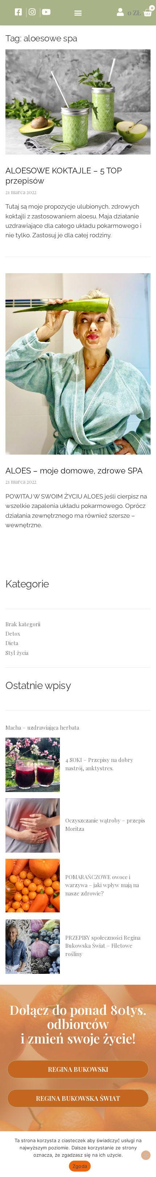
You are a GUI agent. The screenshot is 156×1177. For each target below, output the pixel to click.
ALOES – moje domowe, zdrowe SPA (74, 470)
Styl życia (16, 652)
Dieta (11, 643)
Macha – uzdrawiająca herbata (42, 727)
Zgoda (80, 1166)
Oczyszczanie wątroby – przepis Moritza (105, 824)
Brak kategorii (22, 624)
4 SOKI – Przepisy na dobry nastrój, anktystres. (99, 764)
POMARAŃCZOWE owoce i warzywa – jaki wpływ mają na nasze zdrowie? (102, 885)
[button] (78, 13)
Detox (12, 633)
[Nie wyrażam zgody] (146, 1155)
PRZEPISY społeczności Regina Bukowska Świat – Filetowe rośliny (102, 945)
